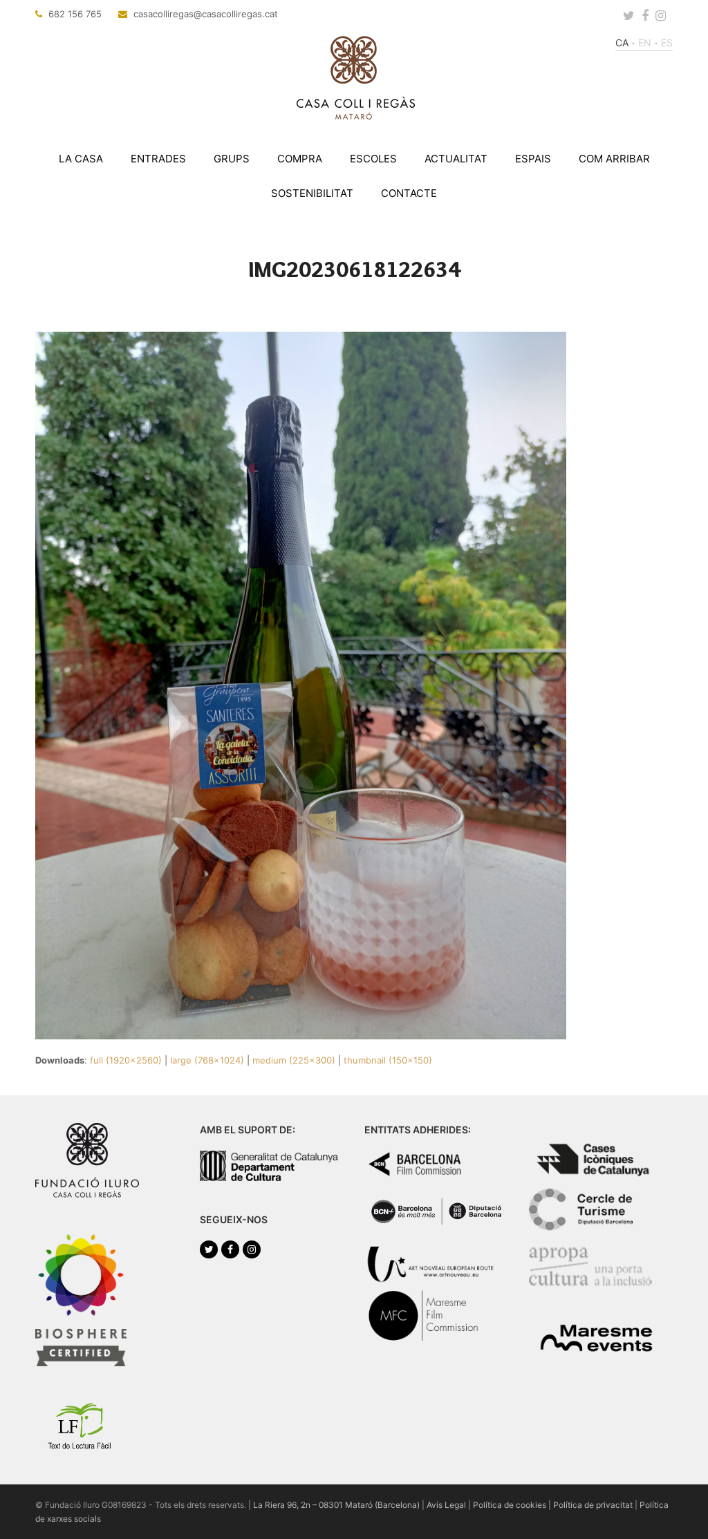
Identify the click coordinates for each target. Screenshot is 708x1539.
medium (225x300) (293, 1060)
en (644, 42)
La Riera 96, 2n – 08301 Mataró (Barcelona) (336, 1505)
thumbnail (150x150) (388, 1060)
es (667, 42)
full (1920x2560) (126, 1060)
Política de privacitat (593, 1505)
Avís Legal (446, 1505)
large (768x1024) (207, 1060)
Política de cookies (509, 1505)
